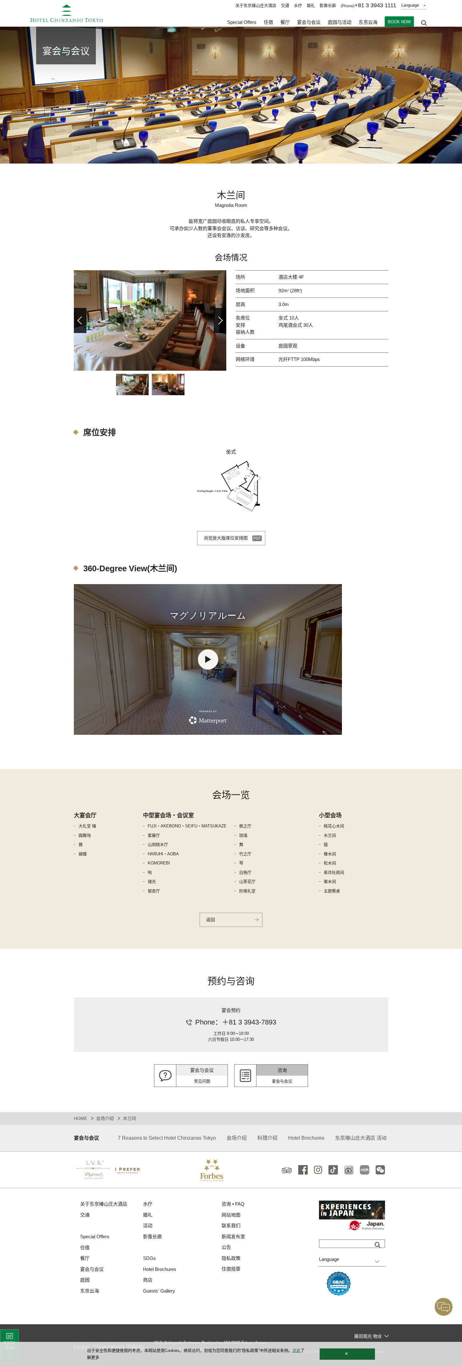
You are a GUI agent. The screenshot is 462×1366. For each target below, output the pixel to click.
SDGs (149, 1258)
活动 (147, 1225)
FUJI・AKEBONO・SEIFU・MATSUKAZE (187, 826)
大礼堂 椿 (87, 826)
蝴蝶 (83, 854)
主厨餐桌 (332, 891)
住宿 (85, 1247)
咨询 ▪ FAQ (233, 1204)
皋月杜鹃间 (334, 872)
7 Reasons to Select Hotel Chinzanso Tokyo (167, 1138)
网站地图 (231, 1215)
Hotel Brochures (306, 1138)
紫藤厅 (154, 835)
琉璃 (243, 835)
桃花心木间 (334, 826)
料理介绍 (267, 1138)
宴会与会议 (309, 22)
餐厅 (85, 1258)
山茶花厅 (247, 881)
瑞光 (152, 881)
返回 (210, 919)
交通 (285, 5)
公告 (226, 1247)
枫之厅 (245, 826)
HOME (80, 1118)
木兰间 (330, 835)
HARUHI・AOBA (163, 854)
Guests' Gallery (159, 1290)
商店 (147, 1280)
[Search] (377, 1245)
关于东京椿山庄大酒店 (255, 5)
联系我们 (231, 1225)
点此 (296, 1350)
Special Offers (241, 22)
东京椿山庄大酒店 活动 (361, 1138)
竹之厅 (245, 854)
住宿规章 (231, 1269)
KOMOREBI (159, 863)
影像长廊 (328, 5)
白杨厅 (245, 872)
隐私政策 (231, 1258)
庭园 (85, 1280)
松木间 (330, 863)
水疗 (298, 5)
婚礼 (311, 5)
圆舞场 (85, 835)
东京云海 (368, 22)
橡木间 (330, 854)
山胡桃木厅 (158, 844)
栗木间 (330, 881)
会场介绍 (105, 1118)
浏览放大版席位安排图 (226, 537)
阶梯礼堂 (247, 891)
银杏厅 (154, 891)
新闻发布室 (233, 1236)
